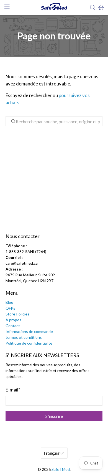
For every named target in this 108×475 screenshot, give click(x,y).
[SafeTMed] (54, 7)
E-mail (13, 390)
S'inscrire (54, 416)
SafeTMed (61, 469)
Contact (13, 325)
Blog (9, 302)
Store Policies (17, 314)
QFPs (10, 308)
